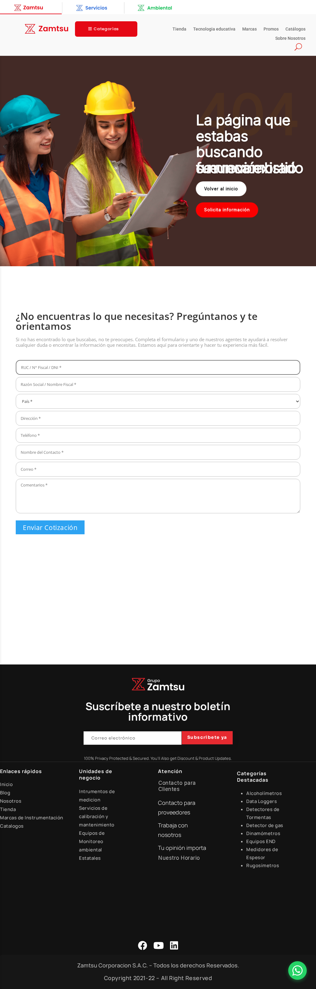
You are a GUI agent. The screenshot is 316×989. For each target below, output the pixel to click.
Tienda (179, 29)
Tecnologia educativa (214, 29)
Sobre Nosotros (290, 38)
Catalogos (12, 826)
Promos (271, 29)
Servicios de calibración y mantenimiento (96, 816)
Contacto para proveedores (176, 807)
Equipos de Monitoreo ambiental (92, 841)
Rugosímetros (262, 865)
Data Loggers (261, 801)
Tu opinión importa (182, 847)
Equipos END (261, 841)
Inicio (6, 784)
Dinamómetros (263, 833)
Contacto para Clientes (177, 786)
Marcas (249, 29)
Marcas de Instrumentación (31, 817)
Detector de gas (264, 825)
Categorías (106, 29)
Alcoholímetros (264, 793)
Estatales (90, 858)
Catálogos (295, 29)
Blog (5, 792)
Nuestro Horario (179, 858)
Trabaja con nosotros (173, 829)
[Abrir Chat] (297, 970)
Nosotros (10, 801)
